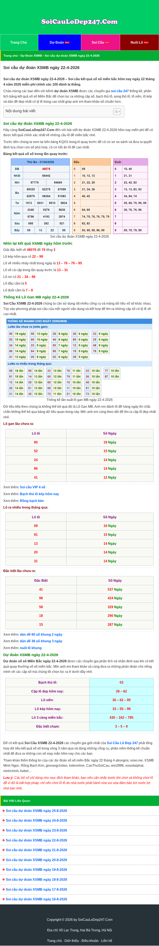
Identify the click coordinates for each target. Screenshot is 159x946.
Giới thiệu (71, 940)
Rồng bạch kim (32, 501)
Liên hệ (106, 940)
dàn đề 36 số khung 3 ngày (41, 641)
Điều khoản (90, 940)
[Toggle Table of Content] (115, 111)
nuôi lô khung (31, 648)
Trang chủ (11, 55)
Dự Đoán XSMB (31, 55)
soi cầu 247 (120, 91)
